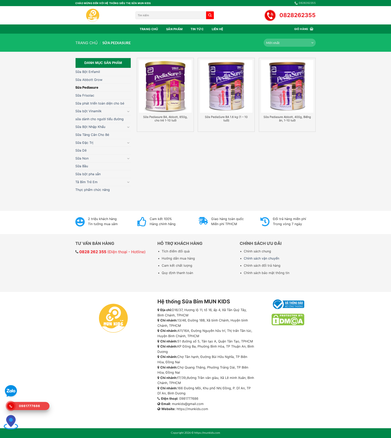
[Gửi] (210, 15)
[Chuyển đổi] (128, 111)
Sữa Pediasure (86, 87)
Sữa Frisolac (84, 95)
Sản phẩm (174, 29)
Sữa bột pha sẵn (88, 174)
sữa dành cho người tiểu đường (99, 119)
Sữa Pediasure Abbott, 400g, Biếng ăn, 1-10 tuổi (287, 118)
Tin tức (197, 29)
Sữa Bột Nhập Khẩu (90, 127)
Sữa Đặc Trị (84, 143)
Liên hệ (217, 29)
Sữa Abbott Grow (88, 80)
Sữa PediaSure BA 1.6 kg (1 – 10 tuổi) (226, 118)
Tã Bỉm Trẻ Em (86, 182)
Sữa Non (82, 158)
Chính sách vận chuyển (261, 258)
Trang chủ (149, 29)
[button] (303, 29)
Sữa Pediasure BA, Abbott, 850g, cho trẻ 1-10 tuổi (165, 118)
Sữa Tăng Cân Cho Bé (92, 135)
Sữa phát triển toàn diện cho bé (99, 103)
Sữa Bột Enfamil (87, 72)
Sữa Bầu (81, 166)
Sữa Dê (81, 150)
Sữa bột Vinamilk (88, 111)
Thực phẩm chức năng (92, 190)
